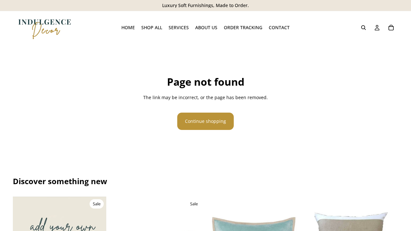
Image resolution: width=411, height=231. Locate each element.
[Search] (363, 28)
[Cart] (391, 28)
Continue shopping (205, 121)
